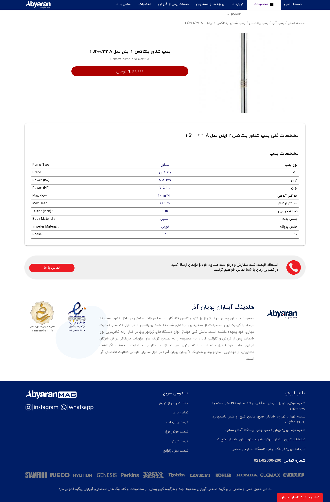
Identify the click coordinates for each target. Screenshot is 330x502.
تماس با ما (123, 4)
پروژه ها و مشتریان (210, 4)
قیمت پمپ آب (177, 422)
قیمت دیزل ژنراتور (175, 450)
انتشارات (145, 4)
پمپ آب (278, 23)
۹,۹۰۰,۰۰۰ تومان (129, 71)
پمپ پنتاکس (258, 23)
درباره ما (237, 4)
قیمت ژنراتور (179, 441)
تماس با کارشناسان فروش (299, 497)
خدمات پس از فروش (173, 4)
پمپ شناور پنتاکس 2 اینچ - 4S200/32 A (215, 23)
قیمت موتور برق (176, 431)
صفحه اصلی (293, 4)
